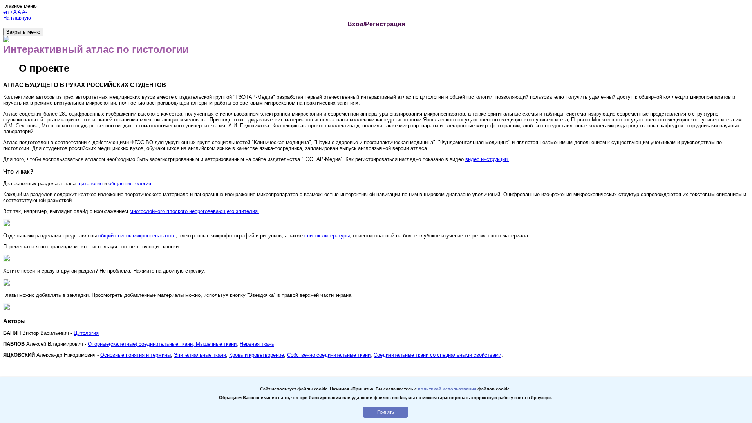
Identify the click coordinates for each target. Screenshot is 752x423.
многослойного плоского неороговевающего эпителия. (194, 211)
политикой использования (447, 389)
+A (13, 12)
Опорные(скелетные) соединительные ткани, (142, 344)
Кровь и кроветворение (256, 355)
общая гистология (129, 183)
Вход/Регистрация (376, 24)
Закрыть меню (23, 32)
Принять (385, 412)
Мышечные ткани (216, 344)
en (6, 12)
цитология (91, 183)
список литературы (327, 236)
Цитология (86, 333)
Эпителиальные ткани (200, 355)
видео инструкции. (487, 159)
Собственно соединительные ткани (329, 355)
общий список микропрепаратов (136, 236)
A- (24, 12)
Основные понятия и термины (135, 355)
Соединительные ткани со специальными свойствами (437, 355)
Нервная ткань (257, 344)
